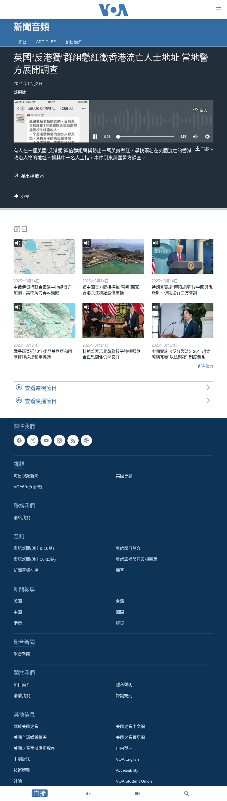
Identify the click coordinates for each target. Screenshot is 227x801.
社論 (18, 781)
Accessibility (127, 770)
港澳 (18, 623)
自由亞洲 (124, 748)
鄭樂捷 (20, 91)
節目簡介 (74, 41)
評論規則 (124, 695)
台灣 (120, 601)
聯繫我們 (22, 695)
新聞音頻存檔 (26, 570)
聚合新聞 (22, 653)
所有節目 (205, 366)
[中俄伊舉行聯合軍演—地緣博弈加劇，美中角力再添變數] (44, 256)
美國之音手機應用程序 (34, 748)
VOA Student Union (134, 781)
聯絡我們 (22, 517)
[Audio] (88, 793)
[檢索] (186, 793)
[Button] (21, 198)
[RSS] (73, 440)
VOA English (127, 759)
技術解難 (22, 770)
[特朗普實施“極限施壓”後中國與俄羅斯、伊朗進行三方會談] (182, 256)
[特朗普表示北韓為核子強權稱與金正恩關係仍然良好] (113, 320)
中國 (18, 612)
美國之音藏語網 (130, 737)
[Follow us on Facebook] (19, 440)
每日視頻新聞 (26, 475)
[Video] (137, 793)
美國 (18, 601)
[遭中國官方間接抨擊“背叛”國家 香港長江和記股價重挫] (113, 256)
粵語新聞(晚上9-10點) (34, 548)
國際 (120, 612)
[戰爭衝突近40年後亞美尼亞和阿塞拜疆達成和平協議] (44, 320)
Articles (46, 41)
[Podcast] (86, 440)
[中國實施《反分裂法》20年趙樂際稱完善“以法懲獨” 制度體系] (182, 320)
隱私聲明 (124, 684)
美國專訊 (124, 475)
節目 (22, 41)
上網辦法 (22, 759)
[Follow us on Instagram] (59, 440)
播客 (120, 570)
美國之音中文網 (130, 726)
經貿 (120, 623)
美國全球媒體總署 (30, 737)
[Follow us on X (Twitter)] (32, 440)
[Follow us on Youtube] (46, 440)
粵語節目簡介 (128, 548)
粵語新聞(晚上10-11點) (35, 559)
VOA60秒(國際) (28, 486)
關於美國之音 (26, 726)
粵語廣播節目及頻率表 (136, 559)
